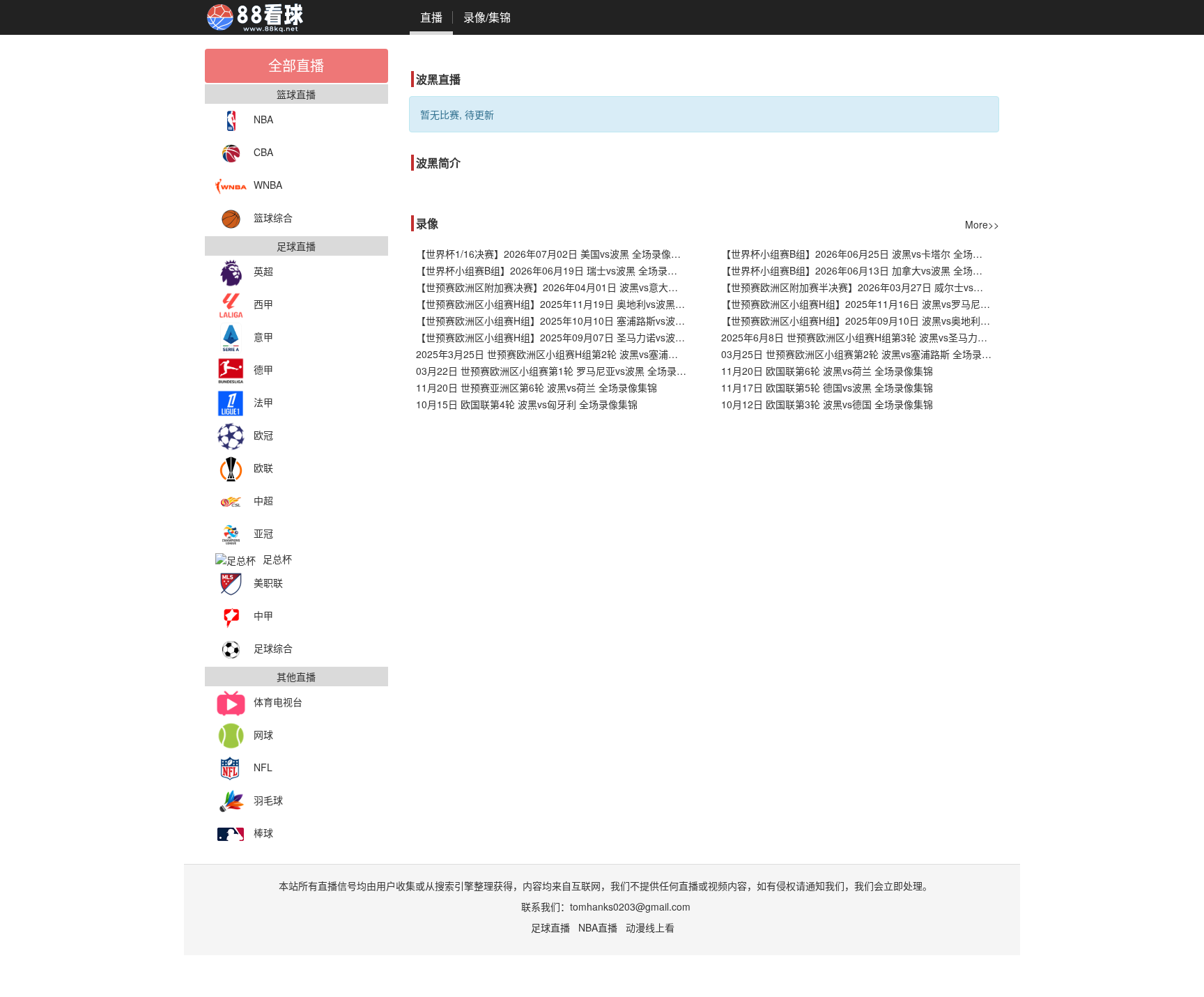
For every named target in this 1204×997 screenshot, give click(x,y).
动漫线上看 (650, 927)
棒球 (263, 833)
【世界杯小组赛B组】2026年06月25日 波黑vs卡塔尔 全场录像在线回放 (860, 254)
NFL (263, 767)
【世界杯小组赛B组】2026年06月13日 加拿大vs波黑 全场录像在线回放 (860, 270)
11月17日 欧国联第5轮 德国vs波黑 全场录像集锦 (827, 387)
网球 (263, 734)
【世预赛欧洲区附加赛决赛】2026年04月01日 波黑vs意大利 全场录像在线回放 (555, 287)
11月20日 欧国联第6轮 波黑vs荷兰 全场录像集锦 (827, 371)
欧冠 (263, 435)
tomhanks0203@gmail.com (630, 906)
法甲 (263, 402)
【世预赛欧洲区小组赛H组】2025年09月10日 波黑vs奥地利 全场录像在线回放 (860, 320)
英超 (263, 271)
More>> (982, 224)
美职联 (268, 582)
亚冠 (263, 533)
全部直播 (296, 65)
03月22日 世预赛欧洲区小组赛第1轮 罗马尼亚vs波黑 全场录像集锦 (555, 371)
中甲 (263, 615)
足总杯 (277, 559)
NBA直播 (597, 927)
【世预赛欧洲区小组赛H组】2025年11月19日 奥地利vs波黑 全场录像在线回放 (555, 304)
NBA (263, 119)
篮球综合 (273, 217)
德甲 (263, 369)
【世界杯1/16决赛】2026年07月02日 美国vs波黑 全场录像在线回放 (555, 254)
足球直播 (550, 927)
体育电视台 (278, 702)
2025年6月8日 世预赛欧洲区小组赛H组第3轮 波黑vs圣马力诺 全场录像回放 (860, 337)
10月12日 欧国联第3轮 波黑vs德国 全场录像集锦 (827, 404)
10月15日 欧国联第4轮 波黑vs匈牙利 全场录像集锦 (527, 404)
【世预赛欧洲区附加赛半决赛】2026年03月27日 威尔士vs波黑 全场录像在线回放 (860, 287)
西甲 (263, 304)
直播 (431, 17)
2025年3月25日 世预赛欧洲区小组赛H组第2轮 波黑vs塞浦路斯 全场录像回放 (555, 354)
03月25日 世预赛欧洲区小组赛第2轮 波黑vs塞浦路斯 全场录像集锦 (860, 354)
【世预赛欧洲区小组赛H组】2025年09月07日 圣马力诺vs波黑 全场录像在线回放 (555, 337)
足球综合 (273, 648)
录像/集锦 (487, 17)
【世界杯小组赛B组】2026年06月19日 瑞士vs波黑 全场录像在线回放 (555, 270)
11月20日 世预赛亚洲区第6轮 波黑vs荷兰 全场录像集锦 (536, 387)
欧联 (263, 467)
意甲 (263, 336)
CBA (263, 152)
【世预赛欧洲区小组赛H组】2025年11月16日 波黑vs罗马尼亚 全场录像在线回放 (860, 304)
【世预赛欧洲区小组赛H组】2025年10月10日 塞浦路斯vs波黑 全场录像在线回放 (555, 320)
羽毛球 (268, 800)
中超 (263, 500)
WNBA (268, 185)
